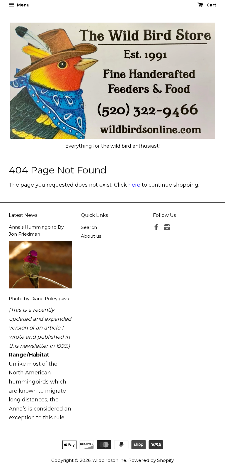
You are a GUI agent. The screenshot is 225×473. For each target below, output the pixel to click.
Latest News (23, 215)
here (134, 185)
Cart (210, 5)
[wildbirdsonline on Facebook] (156, 228)
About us (91, 236)
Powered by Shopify (151, 460)
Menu (23, 5)
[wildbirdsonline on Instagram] (167, 228)
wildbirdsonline (109, 460)
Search (89, 227)
